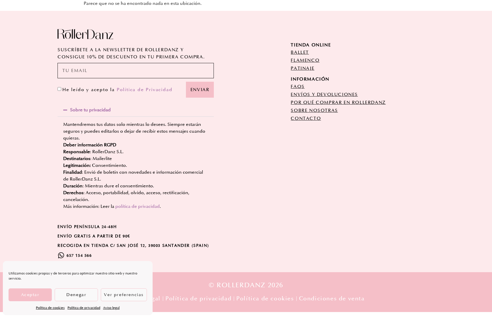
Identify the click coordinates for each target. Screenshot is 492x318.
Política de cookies (50, 308)
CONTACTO (306, 118)
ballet (300, 52)
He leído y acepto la (117, 90)
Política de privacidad (83, 308)
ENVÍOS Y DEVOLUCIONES (324, 94)
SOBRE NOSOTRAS (314, 110)
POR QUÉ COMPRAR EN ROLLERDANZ (338, 102)
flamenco (305, 60)
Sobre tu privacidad (90, 110)
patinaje (302, 68)
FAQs (297, 86)
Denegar (76, 295)
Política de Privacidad (145, 90)
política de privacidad (137, 206)
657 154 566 (79, 255)
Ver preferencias (124, 295)
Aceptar (30, 295)
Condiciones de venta (332, 298)
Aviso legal (111, 308)
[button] (136, 109)
